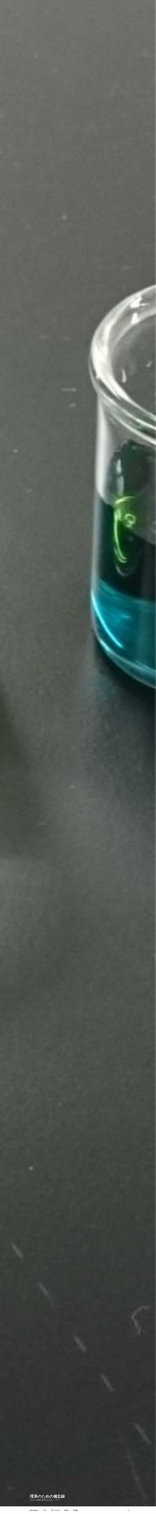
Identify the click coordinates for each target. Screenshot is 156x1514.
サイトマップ (55, 1510)
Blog (45, 1510)
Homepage (34, 1510)
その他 (75, 1510)
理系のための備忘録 (47, 1496)
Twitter (66, 1510)
